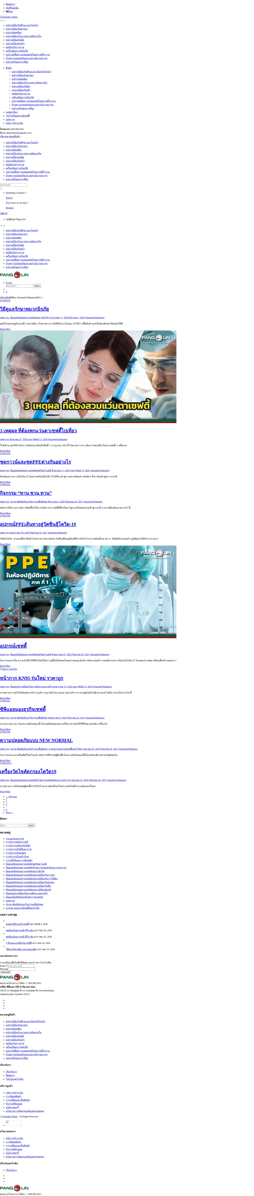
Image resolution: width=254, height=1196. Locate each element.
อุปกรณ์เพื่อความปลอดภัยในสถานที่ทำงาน (28, 54)
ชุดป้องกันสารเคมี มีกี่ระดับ (20, 930)
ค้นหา (37, 286)
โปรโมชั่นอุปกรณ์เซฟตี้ (18, 116)
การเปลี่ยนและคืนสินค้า (18, 1100)
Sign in (9, 198)
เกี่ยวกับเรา (11, 1071)
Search (9, 282)
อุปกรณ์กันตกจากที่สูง (17, 62)
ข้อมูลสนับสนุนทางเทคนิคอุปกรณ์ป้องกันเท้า (28, 889)
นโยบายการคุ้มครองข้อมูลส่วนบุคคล (25, 1111)
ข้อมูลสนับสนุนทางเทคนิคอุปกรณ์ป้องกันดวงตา (30, 882)
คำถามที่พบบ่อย (14, 1103)
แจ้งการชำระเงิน (14, 123)
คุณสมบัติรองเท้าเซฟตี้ (17, 924)
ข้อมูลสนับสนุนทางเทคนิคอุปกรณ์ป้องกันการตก (30, 875)
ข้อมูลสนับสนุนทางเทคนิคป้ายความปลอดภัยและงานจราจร (40, 780)
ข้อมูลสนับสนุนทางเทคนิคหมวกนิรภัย (29, 317)
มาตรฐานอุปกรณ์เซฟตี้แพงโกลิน (65, 749)
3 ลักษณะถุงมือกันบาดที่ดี (19, 943)
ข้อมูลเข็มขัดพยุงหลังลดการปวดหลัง (24, 897)
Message (4, 969)
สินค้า (9, 68)
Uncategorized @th (15, 838)
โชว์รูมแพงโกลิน (14, 1079)
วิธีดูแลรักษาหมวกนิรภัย (24, 309)
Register (10, 208)
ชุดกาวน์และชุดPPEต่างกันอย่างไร (35, 461)
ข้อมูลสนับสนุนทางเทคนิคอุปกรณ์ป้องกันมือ (28, 886)
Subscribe (5, 972)
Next (9, 812)
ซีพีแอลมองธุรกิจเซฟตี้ (23, 709)
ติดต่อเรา (10, 4)
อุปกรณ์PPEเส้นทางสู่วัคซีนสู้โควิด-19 (38, 524)
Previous (11, 796)
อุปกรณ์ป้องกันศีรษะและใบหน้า (22, 25)
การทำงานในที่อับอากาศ (18, 849)
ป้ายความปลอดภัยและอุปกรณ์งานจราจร (27, 58)
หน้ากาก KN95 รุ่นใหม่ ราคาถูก (31, 678)
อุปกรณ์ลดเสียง (13, 32)
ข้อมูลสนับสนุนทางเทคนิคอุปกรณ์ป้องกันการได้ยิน (31, 878)
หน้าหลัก (4, 297)
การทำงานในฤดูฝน (16, 853)
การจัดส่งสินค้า (13, 1096)
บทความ (10, 119)
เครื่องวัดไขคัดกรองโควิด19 (28, 771)
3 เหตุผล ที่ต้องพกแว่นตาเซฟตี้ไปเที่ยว (38, 430)
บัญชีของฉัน (12, 8)
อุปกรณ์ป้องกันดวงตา (17, 29)
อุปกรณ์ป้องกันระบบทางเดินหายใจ (23, 36)
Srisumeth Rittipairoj (94, 317)
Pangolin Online (9, 1116)
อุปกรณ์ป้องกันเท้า (15, 43)
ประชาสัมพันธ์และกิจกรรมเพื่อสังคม (28, 501)
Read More (5, 329)
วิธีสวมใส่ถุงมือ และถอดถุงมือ (21, 949)
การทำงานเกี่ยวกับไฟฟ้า (18, 845)
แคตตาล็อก (12, 112)
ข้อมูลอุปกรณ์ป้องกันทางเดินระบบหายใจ (31, 686)
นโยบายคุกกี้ (12, 1107)
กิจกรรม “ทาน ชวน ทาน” (26, 493)
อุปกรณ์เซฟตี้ (13, 646)
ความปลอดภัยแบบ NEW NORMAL (36, 740)
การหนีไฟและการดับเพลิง (19, 860)
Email (3, 966)
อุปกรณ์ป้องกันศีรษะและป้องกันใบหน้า (31, 71)
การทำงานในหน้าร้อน (17, 856)
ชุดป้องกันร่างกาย (15, 47)
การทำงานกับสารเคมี (17, 842)
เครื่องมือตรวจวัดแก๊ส (17, 51)
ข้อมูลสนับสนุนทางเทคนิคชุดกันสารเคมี (30, 470)
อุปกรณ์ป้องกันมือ (15, 40)
